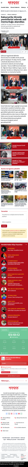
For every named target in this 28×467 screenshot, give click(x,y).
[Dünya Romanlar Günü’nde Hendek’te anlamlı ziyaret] (7, 186)
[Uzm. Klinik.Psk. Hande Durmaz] (4, 309)
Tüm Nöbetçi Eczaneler (14, 376)
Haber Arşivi (5, 430)
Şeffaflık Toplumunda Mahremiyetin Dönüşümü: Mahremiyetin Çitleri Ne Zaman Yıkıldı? (16, 284)
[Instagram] (14, 413)
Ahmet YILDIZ (11, 301)
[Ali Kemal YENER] (4, 296)
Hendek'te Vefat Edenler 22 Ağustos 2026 (14, 11)
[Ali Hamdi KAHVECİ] (4, 262)
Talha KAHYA (11, 248)
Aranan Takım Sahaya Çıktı (15, 297)
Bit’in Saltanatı (12, 290)
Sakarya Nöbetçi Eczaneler (5, 418)
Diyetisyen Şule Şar (13, 321)
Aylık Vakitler (5, 353)
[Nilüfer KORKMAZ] (4, 269)
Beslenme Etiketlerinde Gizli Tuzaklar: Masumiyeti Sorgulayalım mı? (15, 323)
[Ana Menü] (1, 2)
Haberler (3, 14)
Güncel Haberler (15, 7)
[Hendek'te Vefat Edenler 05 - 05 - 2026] (21, 174)
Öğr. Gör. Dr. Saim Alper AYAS (16, 288)
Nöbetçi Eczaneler (12, 439)
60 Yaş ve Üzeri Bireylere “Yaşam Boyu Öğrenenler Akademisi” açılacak (20, 204)
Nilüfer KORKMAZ (12, 268)
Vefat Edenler (21, 439)
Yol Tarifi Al (15, 372)
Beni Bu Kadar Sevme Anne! (15, 277)
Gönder (4, 226)
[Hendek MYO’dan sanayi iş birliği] (21, 186)
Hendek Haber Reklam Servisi (7, 457)
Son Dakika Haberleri (21, 427)
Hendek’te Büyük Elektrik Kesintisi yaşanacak (7, 179)
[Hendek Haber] (14, 2)
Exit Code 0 (11, 257)
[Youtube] (19, 413)
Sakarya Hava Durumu (21, 417)
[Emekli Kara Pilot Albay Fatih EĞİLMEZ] (4, 275)
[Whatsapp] (21, 413)
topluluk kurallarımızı (15, 230)
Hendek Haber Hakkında (6, 466)
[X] (9, 413)
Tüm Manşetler (6, 427)
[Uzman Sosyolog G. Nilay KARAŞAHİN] (4, 282)
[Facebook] (7, 413)
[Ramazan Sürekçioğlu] (4, 316)
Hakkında (15, 455)
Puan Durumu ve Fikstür (19, 423)
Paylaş (4, 51)
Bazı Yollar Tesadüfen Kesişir (15, 250)
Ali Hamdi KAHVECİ (13, 261)
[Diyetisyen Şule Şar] (4, 322)
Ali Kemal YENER (12, 295)
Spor (4, 439)
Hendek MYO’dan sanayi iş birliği (21, 191)
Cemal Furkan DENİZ (13, 255)
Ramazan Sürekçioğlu (14, 315)
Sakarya (23, 7)
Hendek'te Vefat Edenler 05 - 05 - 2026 (20, 179)
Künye (17, 457)
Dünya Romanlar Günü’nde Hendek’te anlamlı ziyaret (6, 192)
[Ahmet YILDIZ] (4, 303)
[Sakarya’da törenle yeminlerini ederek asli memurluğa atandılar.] (14, 41)
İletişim (3, 458)
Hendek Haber (5, 7)
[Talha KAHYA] (4, 249)
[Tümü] (26, 244)
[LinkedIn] (16, 413)
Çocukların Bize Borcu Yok (15, 270)
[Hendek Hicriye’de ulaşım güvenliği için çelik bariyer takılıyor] (7, 199)
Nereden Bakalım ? (13, 317)
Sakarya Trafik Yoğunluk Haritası (5, 423)
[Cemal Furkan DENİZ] (4, 256)
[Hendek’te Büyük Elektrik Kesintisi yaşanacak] (7, 174)
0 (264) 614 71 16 (6, 372)
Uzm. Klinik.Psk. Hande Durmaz (16, 308)
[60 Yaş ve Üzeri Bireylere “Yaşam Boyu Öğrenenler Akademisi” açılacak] (21, 199)
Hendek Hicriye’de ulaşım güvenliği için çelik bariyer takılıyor (7, 204)
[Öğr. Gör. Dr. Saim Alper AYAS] (4, 289)
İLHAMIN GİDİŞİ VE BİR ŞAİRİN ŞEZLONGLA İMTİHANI (16, 263)
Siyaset (3, 455)
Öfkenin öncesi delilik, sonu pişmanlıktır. (15, 303)
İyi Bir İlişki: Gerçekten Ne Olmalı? (17, 310)
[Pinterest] (11, 413)
